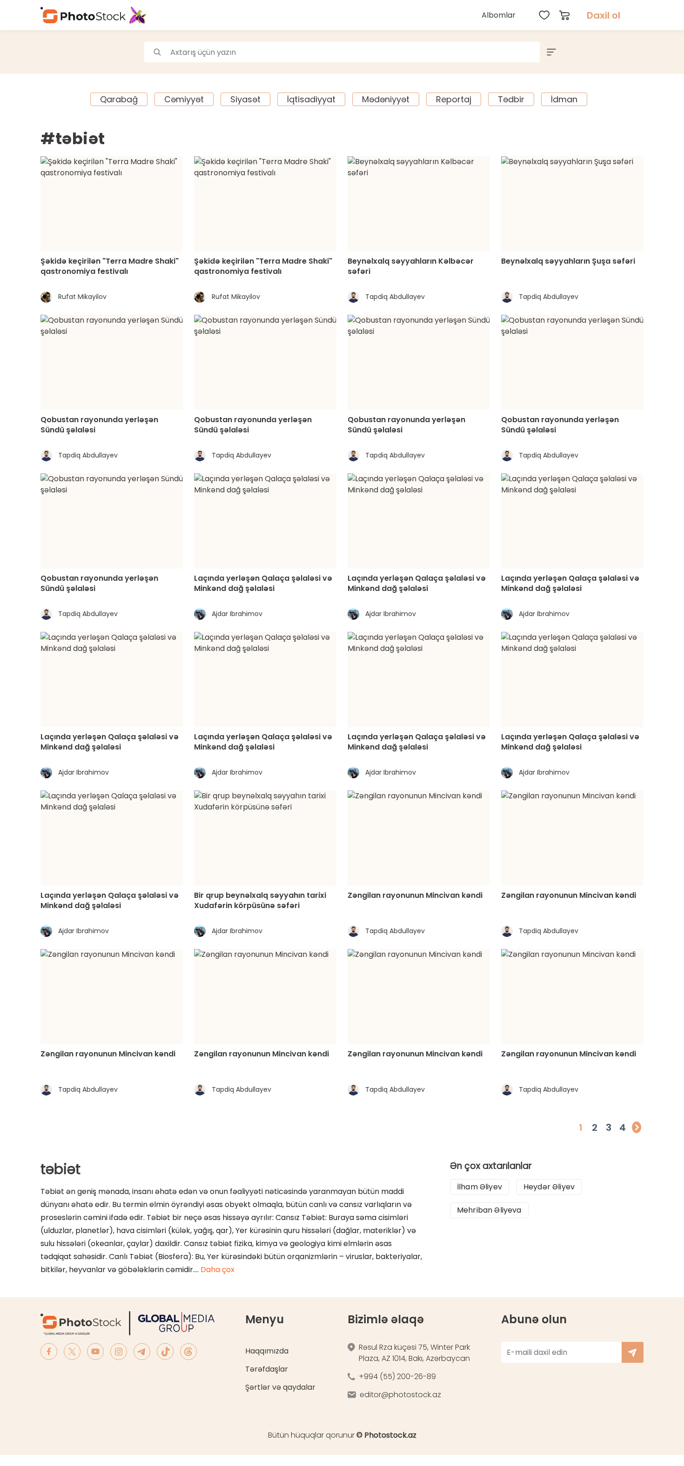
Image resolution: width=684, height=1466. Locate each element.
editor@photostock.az (400, 1394)
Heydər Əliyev (549, 1186)
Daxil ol (603, 15)
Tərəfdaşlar (266, 1369)
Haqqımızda (266, 1351)
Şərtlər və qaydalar (280, 1387)
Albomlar (499, 15)
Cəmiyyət (184, 99)
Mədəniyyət (385, 99)
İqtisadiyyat (311, 99)
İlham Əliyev (479, 1186)
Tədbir (511, 99)
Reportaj (453, 99)
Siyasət (245, 99)
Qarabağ (119, 99)
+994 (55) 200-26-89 (397, 1376)
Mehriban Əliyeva (489, 1210)
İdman (564, 99)
